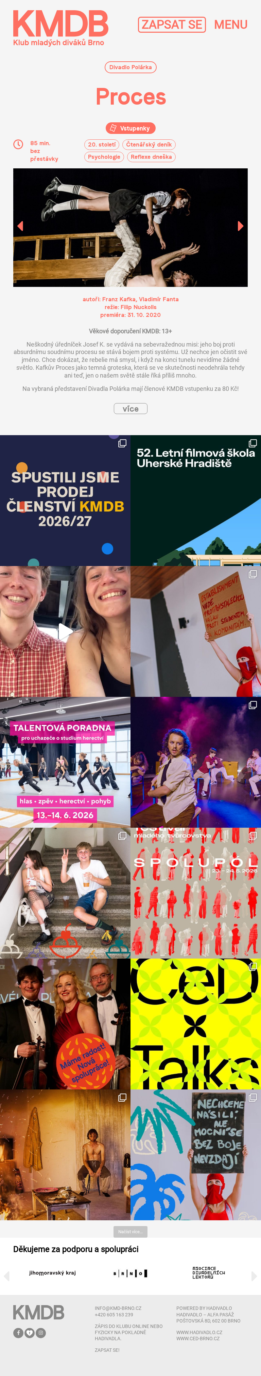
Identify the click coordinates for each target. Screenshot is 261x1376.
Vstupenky (134, 128)
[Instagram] (41, 1332)
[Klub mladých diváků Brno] (60, 28)
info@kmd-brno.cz (118, 1308)
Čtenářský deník (149, 144)
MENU (231, 25)
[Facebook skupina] (30, 1332)
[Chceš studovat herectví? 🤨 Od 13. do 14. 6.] (65, 762)
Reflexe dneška (151, 156)
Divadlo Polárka (130, 67)
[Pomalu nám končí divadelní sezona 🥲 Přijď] (195, 631)
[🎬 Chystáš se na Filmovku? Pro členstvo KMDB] (195, 500)
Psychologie (104, 156)
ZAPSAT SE (172, 25)
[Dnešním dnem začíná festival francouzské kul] (65, 1154)
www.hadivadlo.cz (199, 1332)
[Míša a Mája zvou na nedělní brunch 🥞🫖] (65, 631)
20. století (102, 144)
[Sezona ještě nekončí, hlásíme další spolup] (65, 1024)
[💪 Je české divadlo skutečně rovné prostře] (195, 1024)
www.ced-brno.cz (198, 1338)
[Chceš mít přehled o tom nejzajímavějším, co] (65, 500)
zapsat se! (107, 1350)
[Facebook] (18, 1332)
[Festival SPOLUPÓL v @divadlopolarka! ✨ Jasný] (195, 893)
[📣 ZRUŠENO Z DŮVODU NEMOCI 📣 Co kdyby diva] (195, 1154)
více (131, 408)
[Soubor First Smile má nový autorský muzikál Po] (195, 762)
